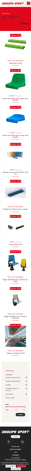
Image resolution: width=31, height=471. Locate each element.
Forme (8, 385)
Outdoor (9, 394)
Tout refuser (21, 466)
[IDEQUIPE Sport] (13, 3)
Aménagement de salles (12, 389)
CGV (15, 452)
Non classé (10, 398)
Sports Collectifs (13, 377)
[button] (28, 3)
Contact (15, 436)
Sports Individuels (13, 381)
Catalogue (15, 455)
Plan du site (15, 446)
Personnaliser (16, 469)
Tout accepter (10, 466)
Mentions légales (15, 449)
